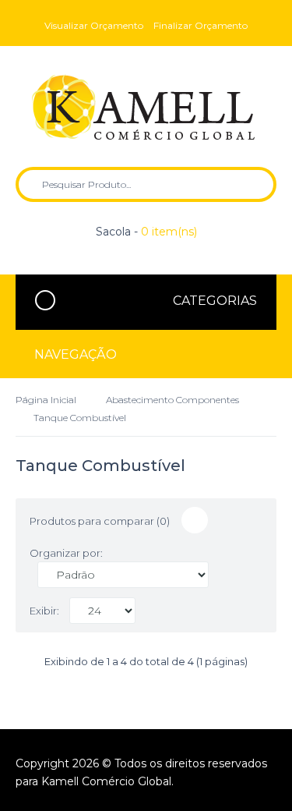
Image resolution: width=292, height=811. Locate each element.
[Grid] (194, 520)
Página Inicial (46, 400)
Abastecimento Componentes (172, 400)
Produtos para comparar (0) (100, 521)
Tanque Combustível (79, 417)
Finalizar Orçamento (200, 25)
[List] (225, 520)
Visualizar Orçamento (93, 25)
